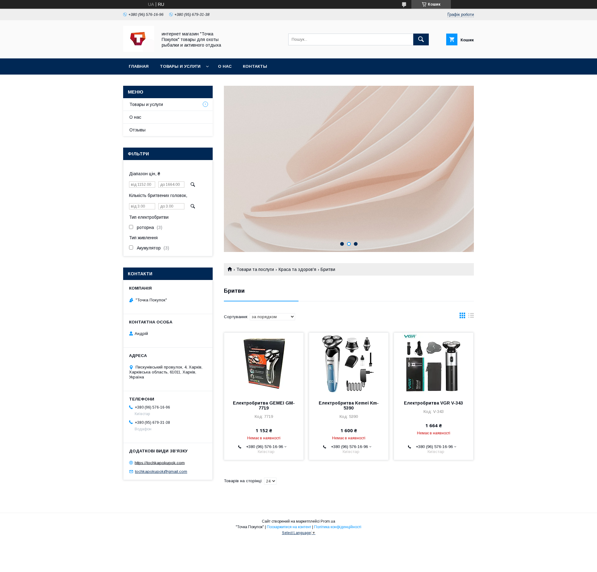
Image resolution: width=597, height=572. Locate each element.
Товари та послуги (255, 269)
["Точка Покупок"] (138, 50)
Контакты (255, 66)
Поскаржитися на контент (289, 527)
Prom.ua (328, 521)
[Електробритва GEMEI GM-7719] (263, 364)
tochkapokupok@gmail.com (161, 471)
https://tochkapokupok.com (160, 462)
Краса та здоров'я (297, 269)
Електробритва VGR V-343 (433, 402)
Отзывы (137, 129)
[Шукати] (421, 39)
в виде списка (471, 317)
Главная (139, 66)
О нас (225, 66)
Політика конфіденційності (337, 527)
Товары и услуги (180, 66)
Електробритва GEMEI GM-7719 (264, 405)
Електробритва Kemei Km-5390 (349, 405)
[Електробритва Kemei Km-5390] (348, 364)
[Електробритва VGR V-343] (433, 364)
